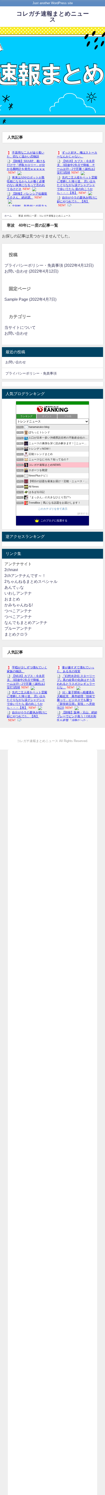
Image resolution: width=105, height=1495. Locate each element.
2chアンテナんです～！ (25, 576)
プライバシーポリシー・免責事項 (31, 373)
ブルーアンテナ (18, 628)
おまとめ (12, 599)
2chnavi (11, 570)
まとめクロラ (16, 634)
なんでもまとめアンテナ (25, 622)
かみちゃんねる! (18, 605)
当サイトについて (20, 327)
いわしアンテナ (18, 593)
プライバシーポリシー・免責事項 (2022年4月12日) (49, 265)
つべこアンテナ (18, 611)
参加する (83, 513)
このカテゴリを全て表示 (52, 508)
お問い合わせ (16, 333)
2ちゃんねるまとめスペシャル (30, 581)
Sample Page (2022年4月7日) (30, 299)
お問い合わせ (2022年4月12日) (31, 271)
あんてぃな (14, 587)
